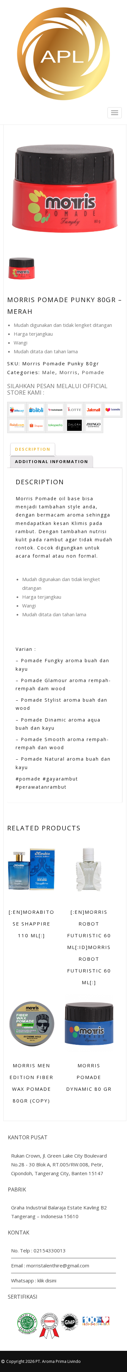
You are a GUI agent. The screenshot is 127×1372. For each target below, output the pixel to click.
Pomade (93, 372)
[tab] (32, 449)
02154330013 (50, 1250)
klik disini (46, 1280)
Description (32, 449)
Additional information (51, 461)
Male (48, 372)
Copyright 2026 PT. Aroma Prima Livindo (43, 1361)
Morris (68, 372)
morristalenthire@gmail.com (57, 1265)
